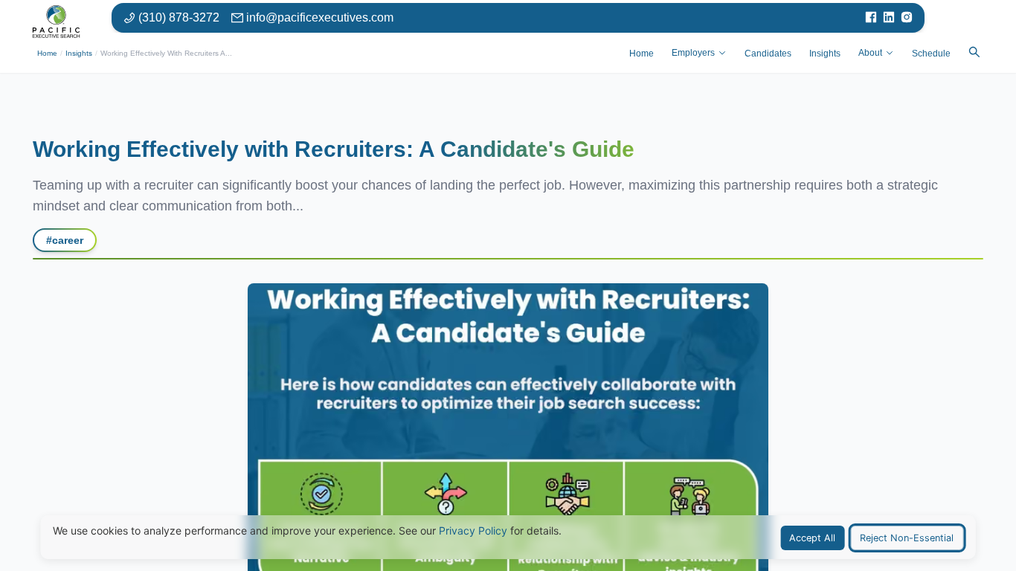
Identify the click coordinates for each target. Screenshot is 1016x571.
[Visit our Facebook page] (871, 18)
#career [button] (64, 240)
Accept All (812, 537)
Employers (693, 53)
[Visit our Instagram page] (907, 18)
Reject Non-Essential (907, 537)
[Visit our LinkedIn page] (889, 18)
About (870, 53)
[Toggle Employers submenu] (722, 52)
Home (47, 53)
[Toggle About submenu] (889, 52)
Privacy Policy (473, 530)
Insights (78, 53)
